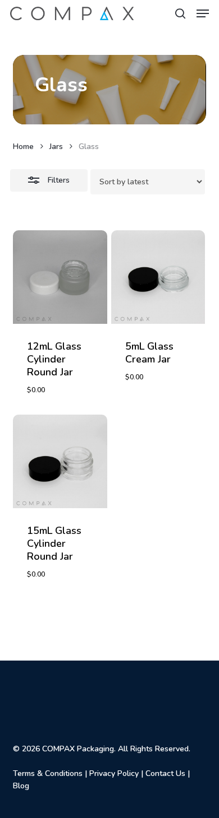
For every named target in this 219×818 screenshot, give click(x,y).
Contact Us (165, 773)
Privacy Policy (114, 773)
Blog (21, 785)
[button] (203, 13)
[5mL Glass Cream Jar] (158, 277)
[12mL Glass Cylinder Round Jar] (60, 277)
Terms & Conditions (48, 773)
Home (23, 146)
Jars (56, 146)
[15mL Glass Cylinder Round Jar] (60, 461)
